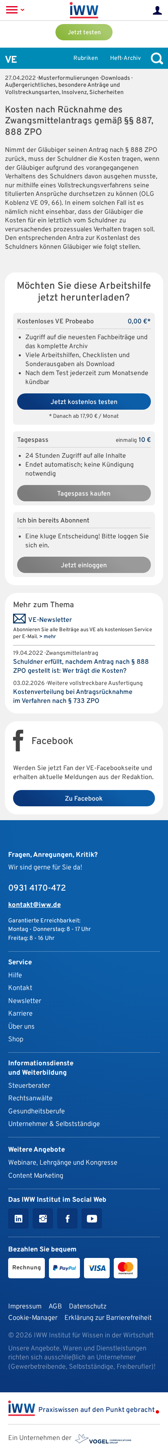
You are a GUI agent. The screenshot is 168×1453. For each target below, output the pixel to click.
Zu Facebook (84, 799)
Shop (15, 1039)
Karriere (20, 1014)
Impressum (25, 1306)
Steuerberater (29, 1086)
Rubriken (85, 58)
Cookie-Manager (32, 1318)
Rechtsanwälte (30, 1098)
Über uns (21, 1027)
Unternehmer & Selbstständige (54, 1124)
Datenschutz (87, 1306)
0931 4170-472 (37, 888)
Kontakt (20, 988)
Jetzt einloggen (84, 566)
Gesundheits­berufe (36, 1111)
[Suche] (155, 58)
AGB (55, 1306)
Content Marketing (35, 1176)
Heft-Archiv (125, 58)
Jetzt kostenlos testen (84, 402)
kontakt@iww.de (34, 905)
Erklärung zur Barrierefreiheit (108, 1318)
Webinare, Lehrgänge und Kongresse (62, 1163)
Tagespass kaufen (84, 494)
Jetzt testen (84, 33)
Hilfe (15, 975)
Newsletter (24, 1001)
